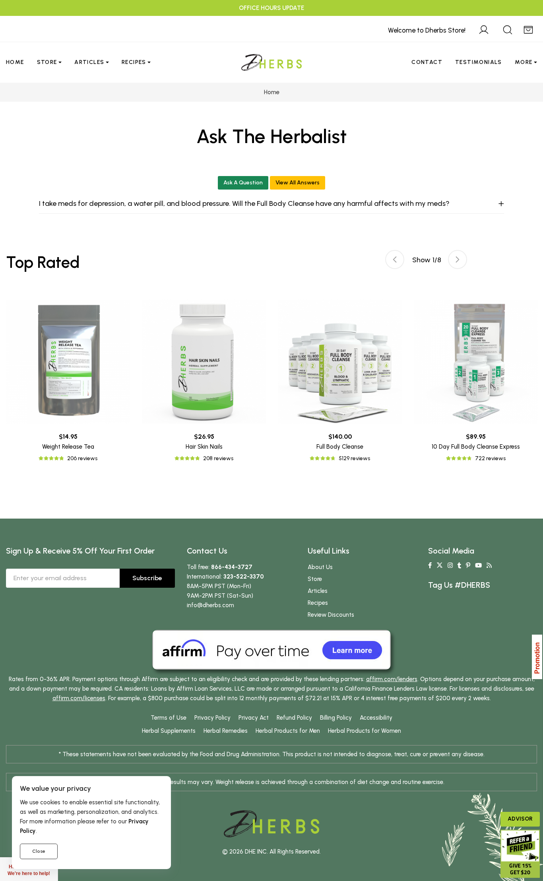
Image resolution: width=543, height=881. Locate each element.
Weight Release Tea (68, 446)
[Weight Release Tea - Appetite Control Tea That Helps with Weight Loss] (68, 362)
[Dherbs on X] (439, 565)
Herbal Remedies (226, 730)
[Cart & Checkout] (528, 28)
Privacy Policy (212, 717)
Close (38, 851)
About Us (320, 567)
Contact (426, 62)
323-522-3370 (243, 576)
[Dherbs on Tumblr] (459, 565)
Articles (89, 62)
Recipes (134, 62)
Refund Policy (294, 717)
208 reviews (218, 458)
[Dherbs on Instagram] (450, 565)
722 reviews (490, 458)
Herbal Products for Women (364, 730)
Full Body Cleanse (339, 446)
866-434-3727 (231, 567)
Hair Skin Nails (204, 446)
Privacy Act (254, 717)
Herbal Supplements (169, 730)
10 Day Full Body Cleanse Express (476, 446)
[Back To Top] (520, 22)
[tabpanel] (340, 381)
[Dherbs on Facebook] (430, 565)
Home (15, 62)
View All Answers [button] (297, 182)
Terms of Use (168, 717)
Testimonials (478, 62)
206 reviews (82, 458)
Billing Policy (336, 717)
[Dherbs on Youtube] (478, 565)
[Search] (507, 28)
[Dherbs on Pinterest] (468, 565)
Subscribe (147, 578)
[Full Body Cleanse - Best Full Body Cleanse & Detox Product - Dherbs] (340, 362)
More (524, 62)
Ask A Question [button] (243, 182)
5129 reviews (354, 458)
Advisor (520, 818)
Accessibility (376, 717)
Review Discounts (331, 614)
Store (47, 62)
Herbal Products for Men (288, 730)
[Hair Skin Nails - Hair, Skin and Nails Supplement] (204, 362)
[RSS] (489, 565)
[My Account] (483, 28)
